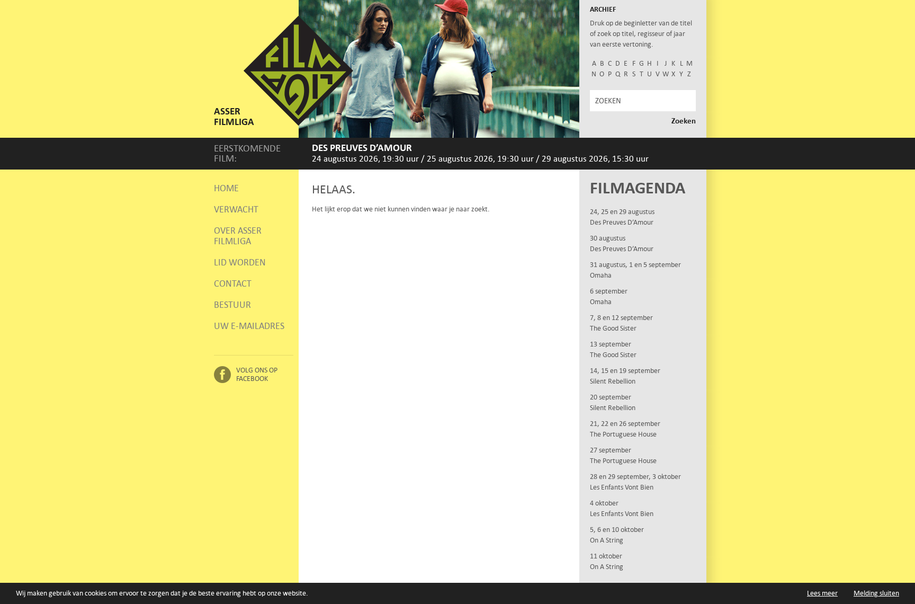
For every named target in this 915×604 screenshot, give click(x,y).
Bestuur (232, 304)
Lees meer (822, 593)
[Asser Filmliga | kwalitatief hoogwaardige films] (298, 123)
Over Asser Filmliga (238, 235)
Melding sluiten (876, 593)
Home (226, 188)
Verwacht (236, 209)
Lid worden (240, 262)
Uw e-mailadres (249, 326)
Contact (233, 283)
